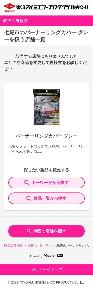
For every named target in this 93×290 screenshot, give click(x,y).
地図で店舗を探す (49, 231)
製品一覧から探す (50, 198)
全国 (31, 245)
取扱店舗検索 (13, 245)
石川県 (44, 245)
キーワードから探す (50, 182)
